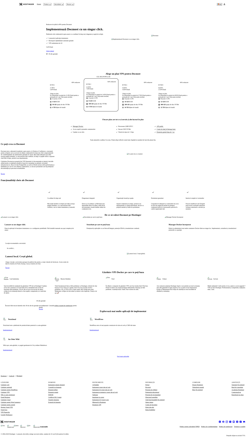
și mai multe (44, 426)
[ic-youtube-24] (234, 422)
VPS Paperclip (5, 412)
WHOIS (50, 395)
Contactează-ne (236, 392)
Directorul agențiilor (151, 397)
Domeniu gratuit (53, 392)
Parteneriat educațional (152, 392)
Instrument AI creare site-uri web (102, 390)
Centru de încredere (151, 405)
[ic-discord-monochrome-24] (244, 422)
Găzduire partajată (6, 387)
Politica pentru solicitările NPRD (190, 426)
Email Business (5, 397)
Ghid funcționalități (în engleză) (155, 400)
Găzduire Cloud (5, 400)
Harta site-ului (149, 407)
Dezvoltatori (57, 4)
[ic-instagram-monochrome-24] (227, 422)
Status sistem (149, 402)
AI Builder (95, 385)
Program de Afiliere (151, 390)
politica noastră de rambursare (63, 305)
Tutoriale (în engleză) (238, 385)
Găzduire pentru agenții (8, 405)
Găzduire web (5, 385)
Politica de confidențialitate (209, 426)
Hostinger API (96, 405)
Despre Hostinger (197, 385)
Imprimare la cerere (98, 397)
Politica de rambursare (225, 426)
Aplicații (11, 376)
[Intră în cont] (224, 4)
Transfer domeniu (53, 400)
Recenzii (148, 387)
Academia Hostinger (238, 390)
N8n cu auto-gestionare (8, 395)
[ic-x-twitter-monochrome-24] (230, 422)
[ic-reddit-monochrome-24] (237, 422)
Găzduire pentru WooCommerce (10, 402)
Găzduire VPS (5, 392)
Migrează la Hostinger (99, 402)
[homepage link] (27, 4)
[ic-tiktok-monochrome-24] (240, 422)
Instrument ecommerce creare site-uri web (105, 392)
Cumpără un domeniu (54, 387)
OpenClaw (4, 410)
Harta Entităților (150, 410)
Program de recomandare (153, 395)
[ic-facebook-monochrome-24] (223, 422)
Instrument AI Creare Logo (100, 400)
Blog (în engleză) (197, 390)
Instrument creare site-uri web (101, 387)
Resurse (69, 4)
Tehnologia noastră (198, 387)
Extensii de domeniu (54, 402)
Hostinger (4, 376)
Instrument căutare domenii (56, 385)
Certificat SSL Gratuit (54, 397)
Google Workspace (6, 415)
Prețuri (39, 4)
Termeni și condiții (239, 426)
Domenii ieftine (53, 390)
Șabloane (95, 395)
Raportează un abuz (238, 395)
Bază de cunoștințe (237, 387)
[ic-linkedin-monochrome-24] (220, 422)
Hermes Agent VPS (7, 407)
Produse (46, 4)
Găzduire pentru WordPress (9, 390)
